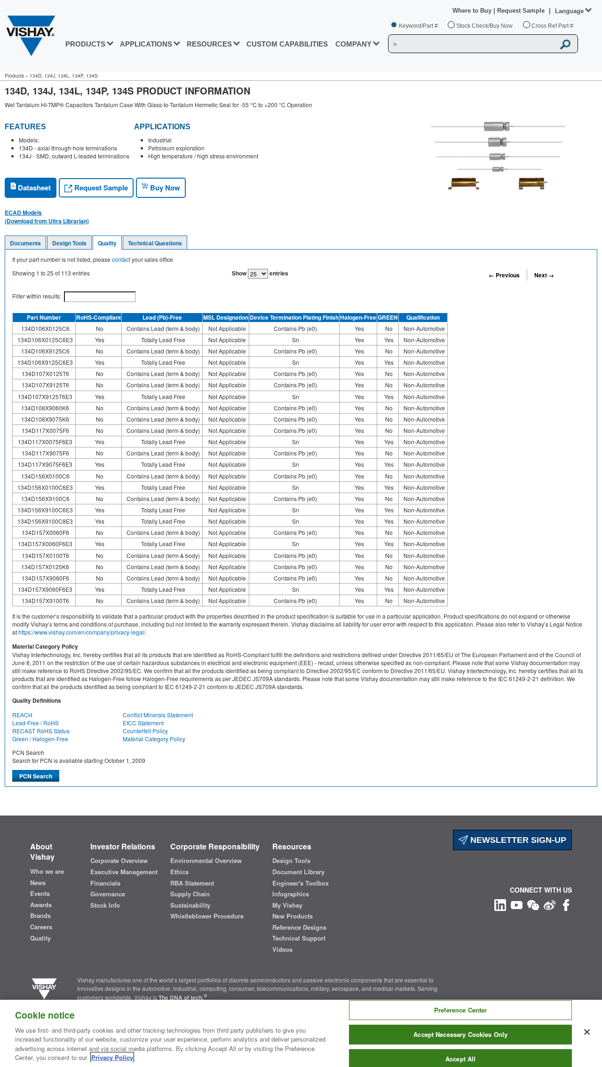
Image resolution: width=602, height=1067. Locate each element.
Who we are (47, 871)
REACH (22, 715)
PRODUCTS (85, 44)
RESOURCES (209, 44)
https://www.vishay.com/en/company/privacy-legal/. (82, 632)
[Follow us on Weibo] (549, 904)
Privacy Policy (112, 1057)
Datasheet (33, 187)
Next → (544, 275)
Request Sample (100, 187)
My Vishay (287, 905)
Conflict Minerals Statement (158, 715)
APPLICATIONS (146, 44)
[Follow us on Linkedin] (500, 904)
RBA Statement (192, 883)
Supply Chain (190, 894)
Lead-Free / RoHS (35, 723)
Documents (25, 243)
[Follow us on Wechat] (533, 904)
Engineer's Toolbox (300, 883)
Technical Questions (155, 243)
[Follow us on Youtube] (517, 904)
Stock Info (105, 905)
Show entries (260, 273)
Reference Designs (299, 927)
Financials (105, 883)
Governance (107, 894)
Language (569, 11)
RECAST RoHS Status (41, 731)
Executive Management (124, 872)
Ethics (179, 872)
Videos (282, 949)
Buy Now (164, 187)
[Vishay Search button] (565, 44)
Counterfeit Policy (145, 731)
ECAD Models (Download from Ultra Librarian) (47, 216)
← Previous (504, 275)
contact (121, 259)
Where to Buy (472, 10)
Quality (107, 243)
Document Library (298, 872)
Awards (41, 905)
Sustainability (190, 905)
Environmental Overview (206, 860)
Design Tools (69, 243)
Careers (41, 927)
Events (40, 893)
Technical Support (298, 938)
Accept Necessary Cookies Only (460, 1034)
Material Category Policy (154, 739)
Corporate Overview (119, 860)
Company (353, 44)
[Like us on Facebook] (566, 904)
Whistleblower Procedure (207, 916)
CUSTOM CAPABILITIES (287, 44)
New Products (292, 916)
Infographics (290, 894)
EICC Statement (143, 723)
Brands (40, 915)
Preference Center (460, 1010)
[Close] (587, 1032)
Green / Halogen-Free (40, 739)
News (38, 883)
